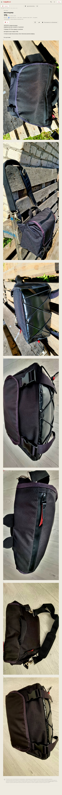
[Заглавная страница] (7, 1)
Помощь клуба (51, 781)
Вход (59, 1)
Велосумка (6, 10)
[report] (49, 22)
